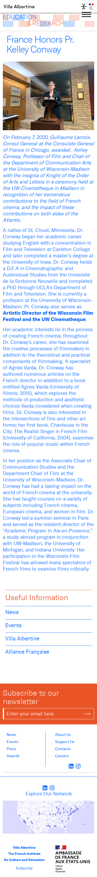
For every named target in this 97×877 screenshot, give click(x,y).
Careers (62, 756)
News (12, 612)
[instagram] (78, 766)
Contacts (63, 749)
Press (11, 749)
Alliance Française (27, 651)
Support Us (64, 741)
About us (63, 734)
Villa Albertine (19, 6)
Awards (13, 756)
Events (13, 625)
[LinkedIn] (71, 766)
